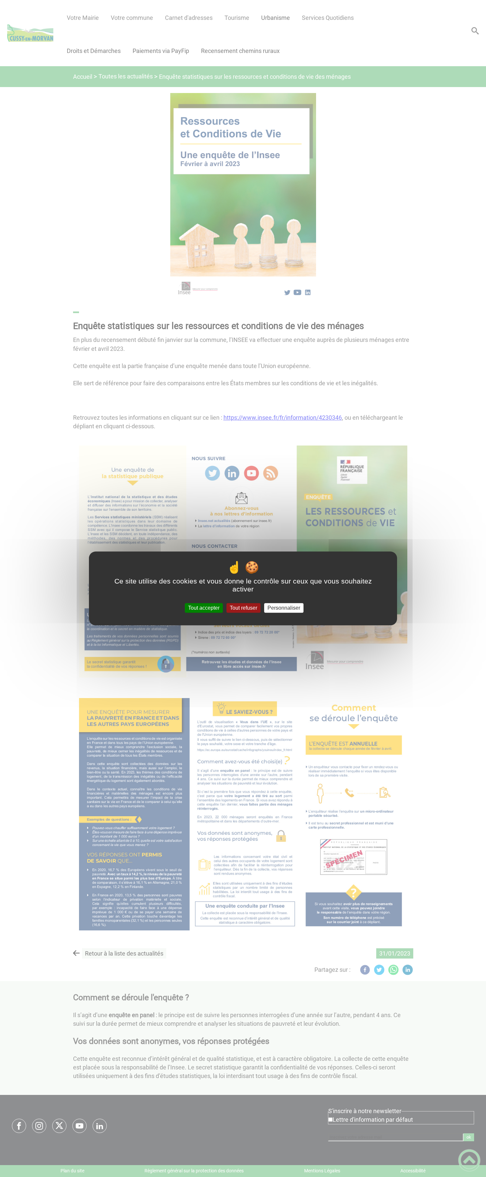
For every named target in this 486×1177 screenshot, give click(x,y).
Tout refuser (243, 608)
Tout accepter (204, 608)
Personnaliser (283, 608)
